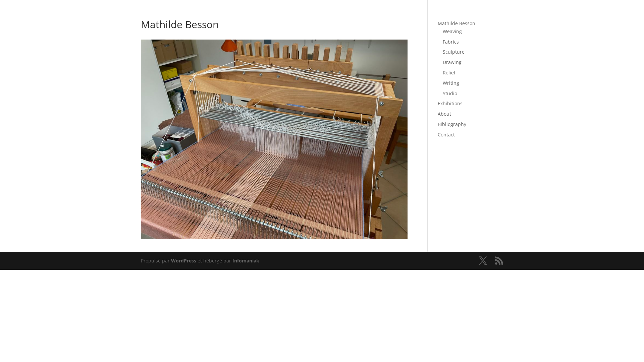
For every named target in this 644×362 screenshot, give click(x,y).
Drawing (452, 62)
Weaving (452, 31)
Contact (446, 134)
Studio (450, 93)
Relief (449, 72)
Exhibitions (450, 103)
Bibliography (452, 124)
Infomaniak (245, 260)
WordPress (183, 260)
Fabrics (451, 42)
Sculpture (454, 52)
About (444, 114)
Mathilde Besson (456, 23)
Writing (451, 83)
